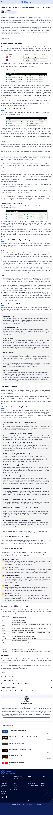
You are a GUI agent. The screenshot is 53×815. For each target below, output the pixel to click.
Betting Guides (31, 781)
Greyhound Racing (18, 789)
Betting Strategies (31, 783)
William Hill (43, 785)
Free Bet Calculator (32, 778)
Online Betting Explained (33, 785)
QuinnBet (43, 781)
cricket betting (24, 377)
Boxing (15, 785)
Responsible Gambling (6, 789)
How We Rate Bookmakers (4, 786)
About (2, 778)
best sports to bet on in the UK (21, 205)
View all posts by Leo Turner (25, 718)
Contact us (3, 791)
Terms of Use (4, 781)
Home (2, 5)
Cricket (15, 787)
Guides (6, 5)
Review (48, 733)
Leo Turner (8, 10)
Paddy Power (44, 778)
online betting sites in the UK (40, 540)
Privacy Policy (4, 783)
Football (16, 778)
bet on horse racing (20, 340)
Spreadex (43, 783)
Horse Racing (17, 781)
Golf (15, 783)
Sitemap (3, 793)
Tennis (15, 791)
